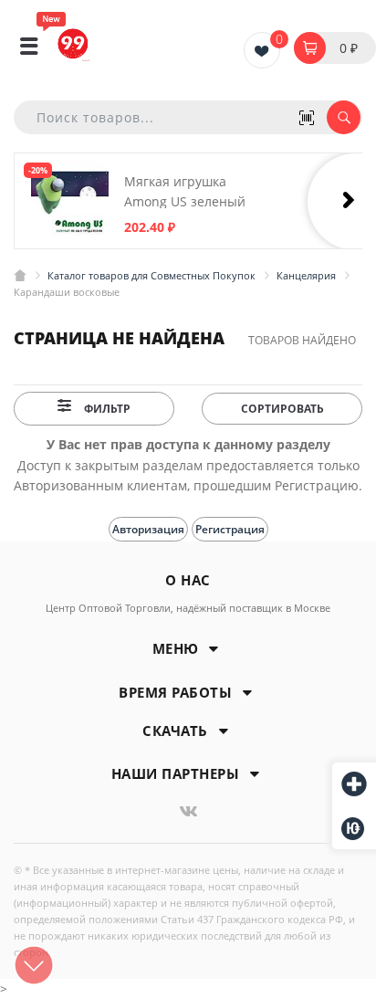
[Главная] (20, 275)
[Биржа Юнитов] (354, 828)
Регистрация (230, 529)
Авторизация (148, 529)
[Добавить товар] (354, 785)
